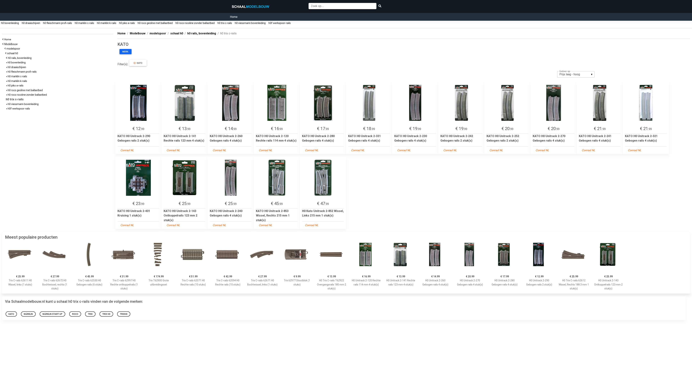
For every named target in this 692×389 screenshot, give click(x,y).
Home (234, 17)
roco (75, 314)
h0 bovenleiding (10, 23)
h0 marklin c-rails (84, 23)
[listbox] (576, 74)
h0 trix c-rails (224, 23)
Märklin (28, 314)
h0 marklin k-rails (106, 23)
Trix (90, 314)
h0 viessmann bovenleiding (250, 23)
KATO (139, 63)
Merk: (125, 51)
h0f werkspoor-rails (279, 23)
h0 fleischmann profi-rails (57, 23)
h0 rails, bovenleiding (20, 58)
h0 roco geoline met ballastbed (155, 23)
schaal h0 (13, 53)
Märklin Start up (52, 314)
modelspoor (13, 48)
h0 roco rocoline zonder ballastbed (195, 23)
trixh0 (123, 314)
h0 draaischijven (31, 23)
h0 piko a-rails (127, 23)
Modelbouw (11, 44)
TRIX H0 (106, 314)
